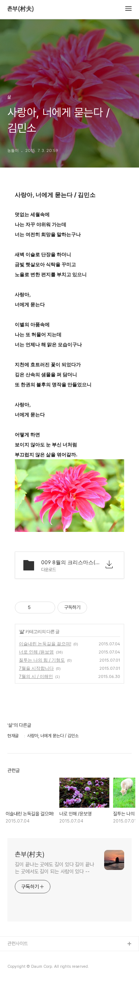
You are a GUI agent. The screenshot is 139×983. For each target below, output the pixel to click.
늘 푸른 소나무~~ (24, 956)
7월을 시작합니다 (36, 668)
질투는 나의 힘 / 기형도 (42, 660)
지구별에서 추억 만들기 (29, 968)
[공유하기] (37, 607)
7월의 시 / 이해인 (36, 676)
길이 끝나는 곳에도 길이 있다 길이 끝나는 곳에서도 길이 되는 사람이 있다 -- (54, 867)
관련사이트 (17, 943)
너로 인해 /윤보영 (36, 652)
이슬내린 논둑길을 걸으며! (45, 643)
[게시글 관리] (47, 607)
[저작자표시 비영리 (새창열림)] (93, 607)
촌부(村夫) (20, 9)
